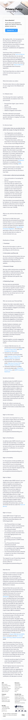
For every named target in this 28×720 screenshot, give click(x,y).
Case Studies (18, 684)
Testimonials (17, 685)
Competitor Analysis (6, 688)
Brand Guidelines (5, 697)
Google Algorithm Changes (20, 700)
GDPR (19, 163)
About (3, 695)
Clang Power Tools (6, 700)
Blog (16, 691)
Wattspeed (17, 701)
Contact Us (4, 710)
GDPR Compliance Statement (12, 358)
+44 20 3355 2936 (6, 708)
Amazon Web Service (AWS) (16, 634)
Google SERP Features (19, 698)
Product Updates (18, 687)
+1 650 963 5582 (5, 707)
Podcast (16, 690)
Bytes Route (4, 698)
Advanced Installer (6, 701)
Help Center (4, 711)
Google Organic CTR (19, 695)
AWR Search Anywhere (20, 702)
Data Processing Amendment (12, 365)
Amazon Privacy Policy (10, 349)
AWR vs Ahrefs (5, 691)
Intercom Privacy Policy (14, 356)
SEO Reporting (5, 687)
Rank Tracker (4, 684)
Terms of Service (19, 54)
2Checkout (21, 160)
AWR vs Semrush (5, 690)
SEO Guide (17, 688)
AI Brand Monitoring (6, 685)
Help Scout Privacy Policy (14, 363)
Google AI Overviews (19, 697)
